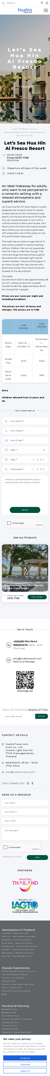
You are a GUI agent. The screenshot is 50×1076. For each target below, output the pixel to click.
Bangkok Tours (9, 1009)
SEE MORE (37, 597)
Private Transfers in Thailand (17, 1019)
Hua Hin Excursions (12, 987)
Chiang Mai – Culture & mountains (20, 946)
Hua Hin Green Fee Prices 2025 (18, 984)
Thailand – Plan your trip (15, 933)
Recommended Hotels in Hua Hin (19, 971)
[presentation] (25, 523)
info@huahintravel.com (27, 658)
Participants (17, 469)
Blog (4, 994)
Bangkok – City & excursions (16, 940)
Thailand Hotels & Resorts (15, 974)
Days (14, 459)
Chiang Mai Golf (10, 1022)
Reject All (25, 1071)
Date (14, 450)
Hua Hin (33, 129)
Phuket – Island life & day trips (18, 950)
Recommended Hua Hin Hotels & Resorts (24, 132)
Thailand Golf (9, 981)
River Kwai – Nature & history (17, 943)
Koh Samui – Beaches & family (17, 953)
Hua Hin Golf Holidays (13, 978)
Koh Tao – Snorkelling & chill (17, 956)
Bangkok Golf (9, 1012)
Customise (25, 1064)
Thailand (23, 129)
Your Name (17, 421)
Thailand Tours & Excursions (16, 991)
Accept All (25, 1058)
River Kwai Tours (10, 1016)
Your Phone (17, 431)
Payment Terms (10, 1029)
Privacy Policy (9, 1026)
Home (14, 129)
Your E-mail (17, 440)
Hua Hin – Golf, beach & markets (19, 936)
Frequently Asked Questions (16, 1032)
